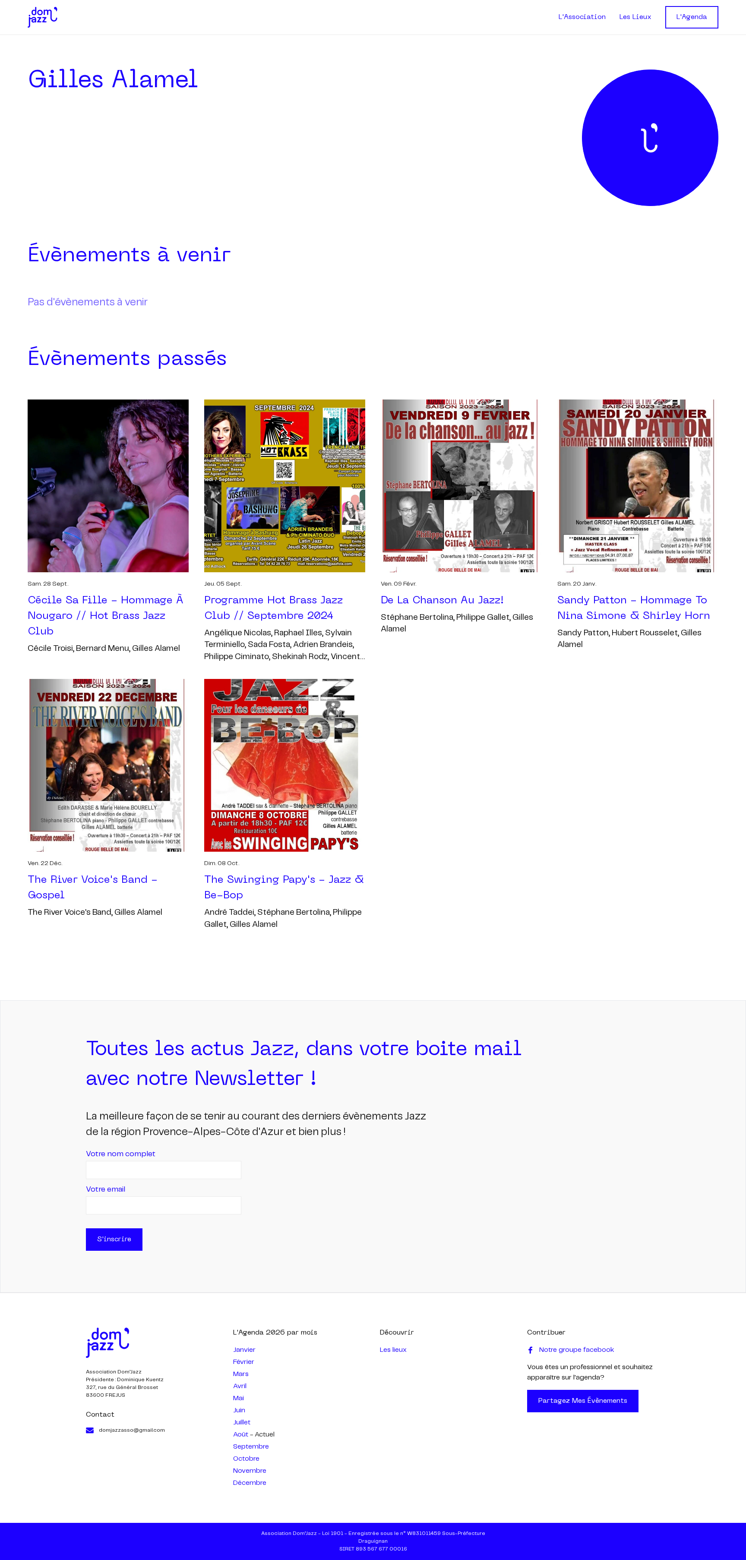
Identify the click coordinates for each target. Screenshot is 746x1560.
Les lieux (393, 1350)
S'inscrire (114, 1239)
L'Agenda (691, 17)
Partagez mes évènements (582, 1401)
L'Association (582, 17)
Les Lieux (635, 17)
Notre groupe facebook (576, 1350)
